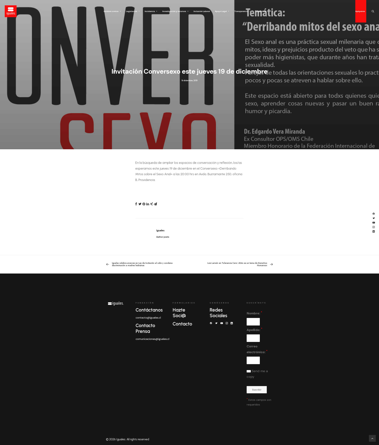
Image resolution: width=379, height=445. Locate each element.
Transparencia (241, 11)
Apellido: (254, 329)
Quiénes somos (111, 11)
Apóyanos (360, 11)
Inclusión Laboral (201, 11)
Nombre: (254, 313)
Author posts (162, 237)
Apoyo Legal (221, 11)
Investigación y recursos (174, 11)
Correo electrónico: (257, 349)
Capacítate (261, 11)
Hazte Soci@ (179, 312)
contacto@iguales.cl (148, 317)
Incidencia (150, 11)
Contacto (182, 324)
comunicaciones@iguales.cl (152, 339)
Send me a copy (257, 374)
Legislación (131, 11)
